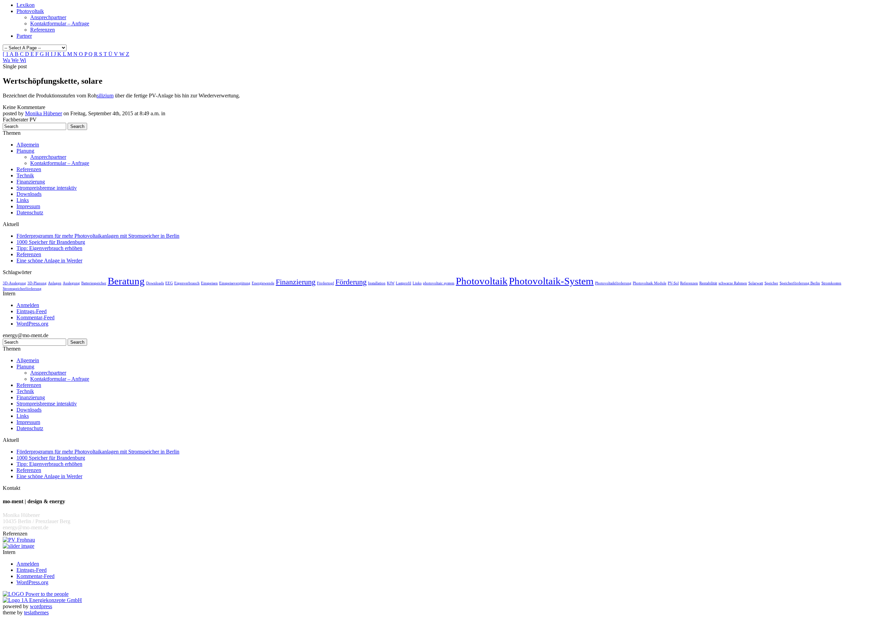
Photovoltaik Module (649, 283)
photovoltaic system (438, 283)
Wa (7, 60)
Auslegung (71, 283)
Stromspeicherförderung (22, 289)
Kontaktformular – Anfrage (59, 23)
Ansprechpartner (48, 17)
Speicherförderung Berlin (800, 283)
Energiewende (263, 283)
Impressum (28, 206)
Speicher (771, 283)
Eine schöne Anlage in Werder (49, 260)
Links (22, 200)
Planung (25, 151)
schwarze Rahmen (733, 283)
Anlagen (54, 283)
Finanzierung (30, 182)
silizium (105, 95)
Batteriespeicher (93, 283)
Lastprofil (403, 283)
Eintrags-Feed (31, 311)
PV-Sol (673, 283)
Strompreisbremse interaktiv (46, 188)
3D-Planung (37, 283)
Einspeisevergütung (234, 283)
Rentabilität (708, 283)
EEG (169, 283)
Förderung (351, 282)
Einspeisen (209, 283)
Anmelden (27, 305)
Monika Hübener (43, 113)
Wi (23, 60)
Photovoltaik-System (551, 280)
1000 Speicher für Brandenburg (50, 242)
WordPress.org (32, 324)
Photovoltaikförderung (613, 283)
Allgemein (27, 145)
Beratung (126, 280)
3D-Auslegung (14, 283)
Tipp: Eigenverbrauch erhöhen (49, 248)
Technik (25, 175)
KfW (390, 283)
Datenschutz (29, 212)
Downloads (28, 194)
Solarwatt (755, 283)
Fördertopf (325, 283)
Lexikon (25, 5)
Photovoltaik (30, 11)
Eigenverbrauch (187, 283)
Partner (24, 36)
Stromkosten (831, 283)
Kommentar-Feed (35, 317)
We (15, 60)
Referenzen (42, 30)
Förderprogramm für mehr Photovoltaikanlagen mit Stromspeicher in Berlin (97, 236)
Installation (376, 283)
